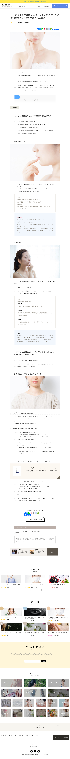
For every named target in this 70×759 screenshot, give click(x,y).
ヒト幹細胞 (42, 657)
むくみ (31, 654)
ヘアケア (32, 5)
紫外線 (47, 654)
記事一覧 (21, 5)
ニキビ (22, 654)
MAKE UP (38, 735)
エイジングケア (54, 654)
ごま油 (25, 657)
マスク (30, 657)
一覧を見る (53, 551)
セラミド (36, 657)
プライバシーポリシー (27, 738)
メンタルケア (47, 5)
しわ (27, 654)
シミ (13, 654)
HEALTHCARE (12, 735)
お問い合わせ (37, 738)
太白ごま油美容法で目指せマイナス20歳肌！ (12, 617)
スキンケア (26, 5)
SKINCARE (4, 735)
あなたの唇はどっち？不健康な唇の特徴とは (30, 100)
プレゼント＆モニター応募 (7, 738)
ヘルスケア (39, 5)
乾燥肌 (17, 654)
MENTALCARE (29, 735)
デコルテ (42, 654)
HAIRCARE (21, 735)
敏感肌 (36, 654)
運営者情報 (17, 738)
